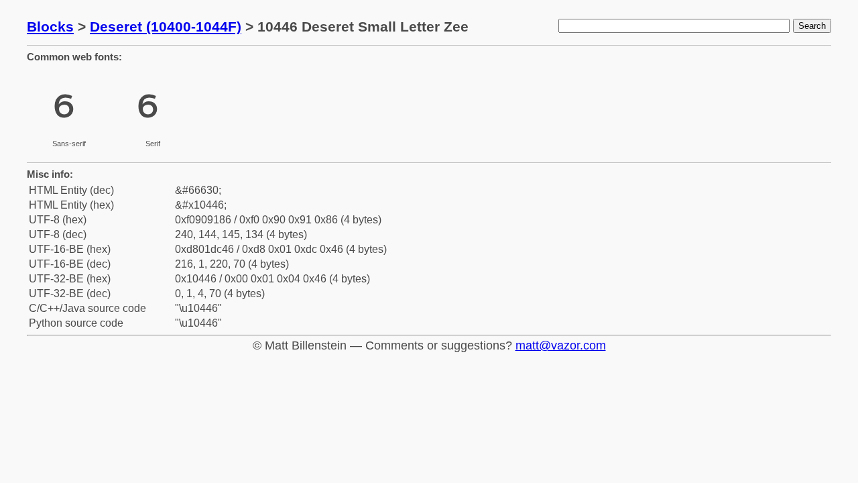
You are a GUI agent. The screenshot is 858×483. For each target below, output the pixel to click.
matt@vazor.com (560, 345)
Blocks (50, 26)
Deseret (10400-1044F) (165, 26)
